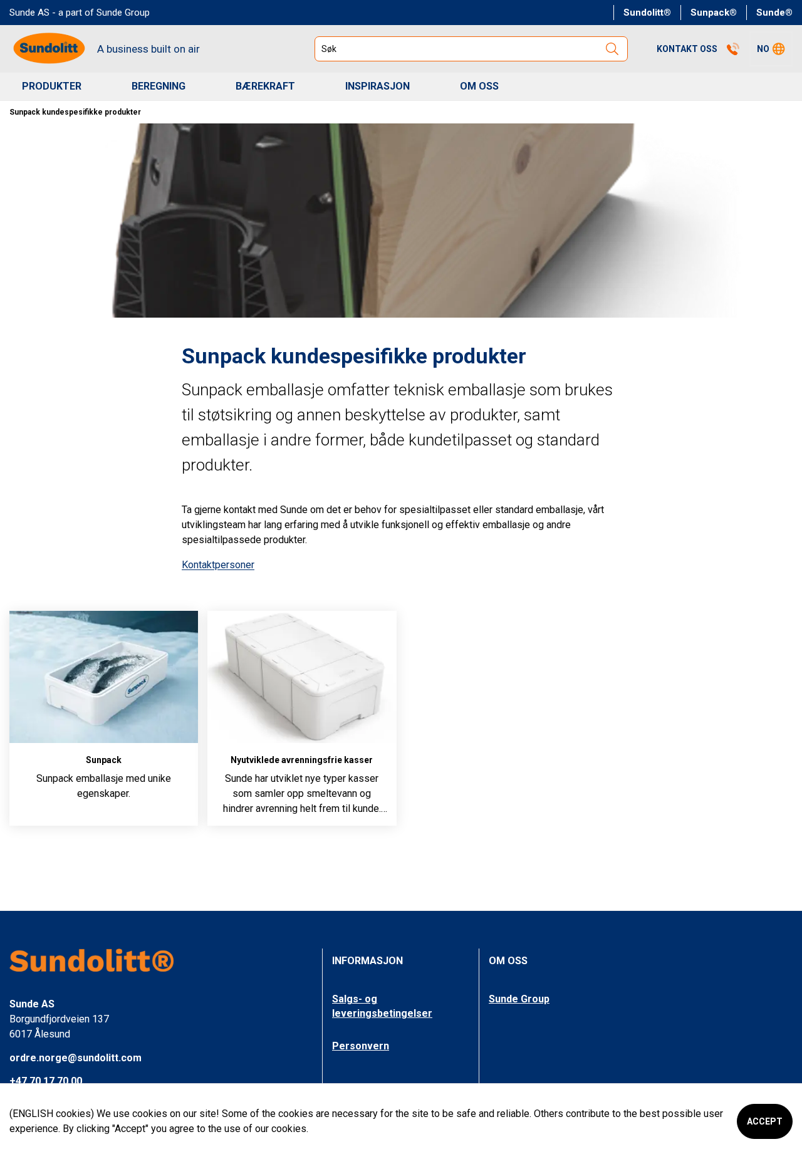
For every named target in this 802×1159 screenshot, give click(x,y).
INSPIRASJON (377, 86)
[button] (771, 48)
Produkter (51, 86)
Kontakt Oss (687, 49)
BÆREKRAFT (265, 86)
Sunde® (774, 12)
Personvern (360, 1046)
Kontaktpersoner (218, 565)
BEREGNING (158, 86)
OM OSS (479, 86)
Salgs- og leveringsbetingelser (382, 1006)
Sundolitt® (647, 12)
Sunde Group (519, 999)
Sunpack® (713, 12)
